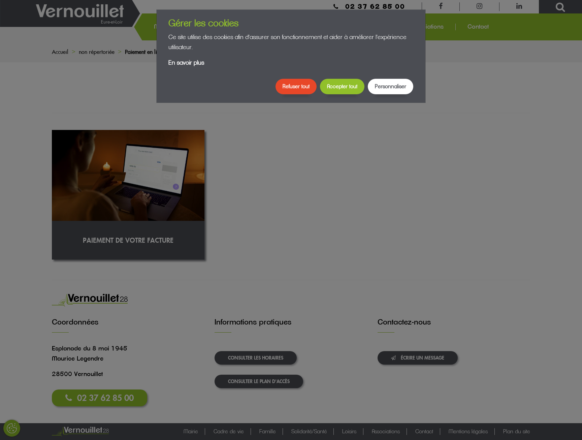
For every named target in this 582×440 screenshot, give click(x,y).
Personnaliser (390, 86)
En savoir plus (186, 63)
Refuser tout (296, 86)
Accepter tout (342, 86)
